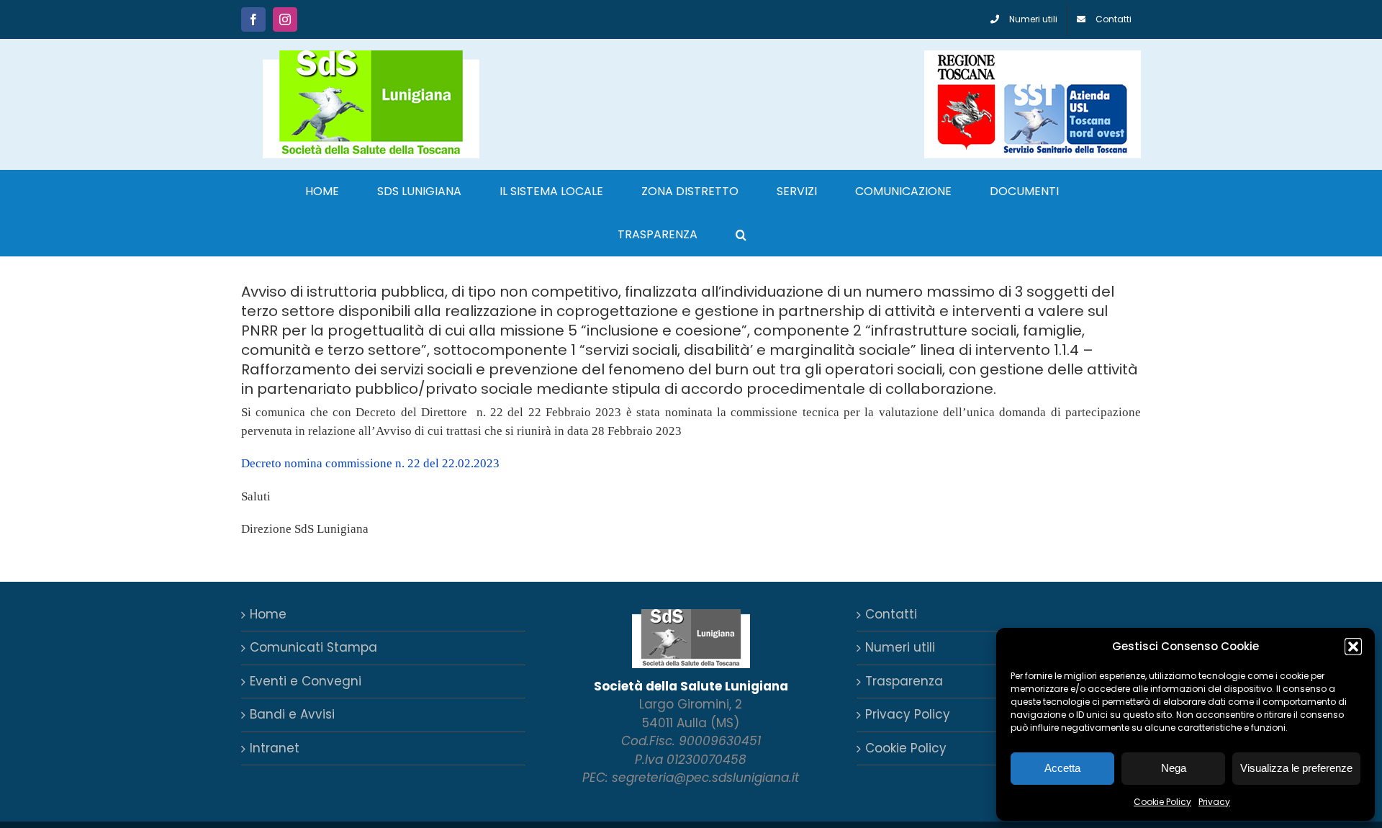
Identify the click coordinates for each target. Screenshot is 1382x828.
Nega (1173, 768)
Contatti (891, 614)
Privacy (1214, 802)
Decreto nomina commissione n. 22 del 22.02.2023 (370, 463)
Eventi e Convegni (305, 681)
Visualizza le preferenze (1296, 768)
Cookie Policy (1162, 802)
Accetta (1062, 768)
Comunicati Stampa (313, 647)
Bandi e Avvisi (292, 714)
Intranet (274, 748)
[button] (1353, 646)
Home (268, 614)
